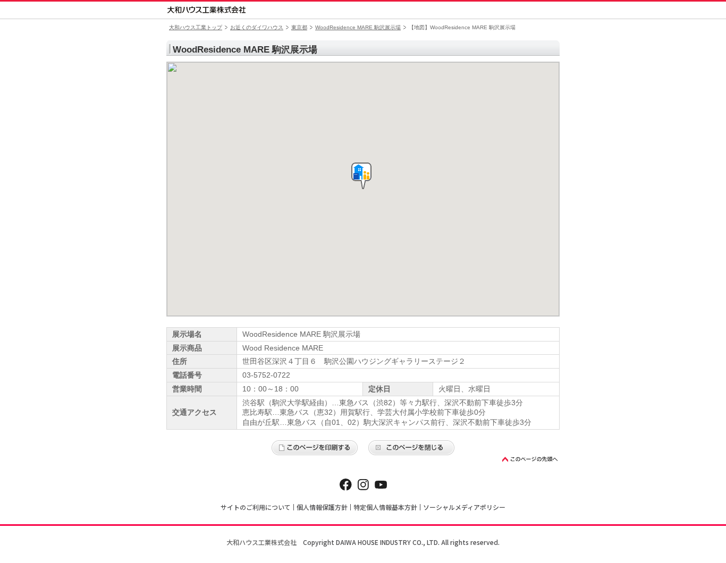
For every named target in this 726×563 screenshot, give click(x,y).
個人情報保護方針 (322, 506)
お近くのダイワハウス (256, 27)
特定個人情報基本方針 (385, 506)
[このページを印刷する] (315, 447)
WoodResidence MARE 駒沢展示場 (358, 27)
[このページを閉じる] (411, 447)
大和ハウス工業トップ (195, 27)
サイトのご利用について (256, 506)
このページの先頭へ (530, 459)
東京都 (299, 27)
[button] (361, 176)
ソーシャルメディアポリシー (464, 506)
